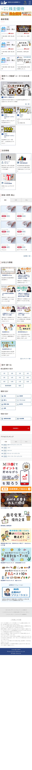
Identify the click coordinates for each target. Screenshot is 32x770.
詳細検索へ (16, 428)
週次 (16, 441)
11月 (20, 381)
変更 (16, 200)
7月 (20, 377)
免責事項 (24, 614)
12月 (27, 381)
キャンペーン (19, 610)
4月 (28, 373)
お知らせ (25, 610)
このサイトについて (7, 612)
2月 (12, 373)
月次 (26, 441)
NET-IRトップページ (10, 610)
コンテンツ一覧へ (26, 358)
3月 (20, 373)
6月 (12, 377)
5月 (4, 377)
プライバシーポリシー (25, 612)
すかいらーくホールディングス (13, 453)
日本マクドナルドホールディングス (14, 444)
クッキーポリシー (10, 614)
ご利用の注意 (16, 612)
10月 (12, 381)
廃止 (27, 200)
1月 (4, 373)
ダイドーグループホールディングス (15, 456)
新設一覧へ (28, 256)
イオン (9, 447)
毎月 (20, 385)
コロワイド (9, 450)
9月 (4, 381)
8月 (28, 377)
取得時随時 (8, 385)
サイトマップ (18, 614)
